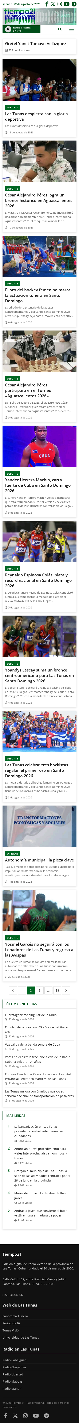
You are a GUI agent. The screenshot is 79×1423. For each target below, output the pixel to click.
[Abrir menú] (71, 29)
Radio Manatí (12, 1389)
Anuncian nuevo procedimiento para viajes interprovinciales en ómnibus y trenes (40, 1153)
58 (57, 990)
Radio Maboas (13, 1381)
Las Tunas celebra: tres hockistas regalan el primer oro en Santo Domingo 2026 (36, 770)
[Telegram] (74, 4)
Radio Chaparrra (14, 1367)
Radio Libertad (13, 1374)
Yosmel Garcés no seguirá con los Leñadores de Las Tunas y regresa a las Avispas (39, 949)
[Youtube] (35, 1415)
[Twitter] (52, 4)
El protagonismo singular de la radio (30, 1015)
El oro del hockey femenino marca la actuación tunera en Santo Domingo (38, 295)
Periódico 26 (11, 1323)
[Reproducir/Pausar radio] (8, 29)
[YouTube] (67, 4)
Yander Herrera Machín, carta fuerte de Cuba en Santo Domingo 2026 (38, 485)
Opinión (12, 853)
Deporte (12, 107)
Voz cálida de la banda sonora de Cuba (32, 1044)
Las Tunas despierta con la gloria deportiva (36, 116)
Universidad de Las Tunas (21, 1337)
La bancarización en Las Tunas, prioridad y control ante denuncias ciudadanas (38, 1131)
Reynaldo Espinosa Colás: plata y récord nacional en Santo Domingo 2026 (38, 580)
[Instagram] (60, 4)
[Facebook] (46, 4)
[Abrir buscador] (60, 29)
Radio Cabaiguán (15, 1360)
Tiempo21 (39, 16)
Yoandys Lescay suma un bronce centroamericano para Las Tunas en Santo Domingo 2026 (39, 675)
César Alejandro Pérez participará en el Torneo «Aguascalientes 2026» (28, 390)
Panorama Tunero (15, 1316)
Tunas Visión (11, 1330)
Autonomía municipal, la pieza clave (39, 860)
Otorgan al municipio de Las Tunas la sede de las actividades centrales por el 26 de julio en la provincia (42, 1175)
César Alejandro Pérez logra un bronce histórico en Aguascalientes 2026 (38, 200)
